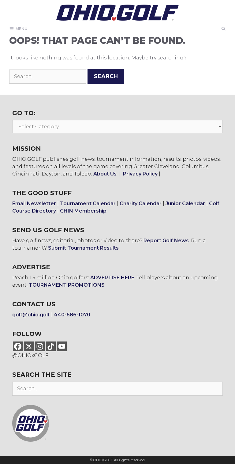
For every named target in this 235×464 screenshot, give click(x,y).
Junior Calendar (185, 203)
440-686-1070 (72, 315)
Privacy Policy (140, 174)
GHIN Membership (83, 211)
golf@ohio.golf (31, 315)
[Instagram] (40, 346)
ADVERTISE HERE (112, 278)
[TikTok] (51, 346)
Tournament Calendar (88, 203)
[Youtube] (62, 346)
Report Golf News (166, 240)
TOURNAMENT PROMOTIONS (67, 285)
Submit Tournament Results (83, 248)
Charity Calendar (141, 203)
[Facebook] (18, 346)
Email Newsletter (34, 203)
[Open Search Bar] (223, 28)
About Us (105, 174)
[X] (29, 346)
